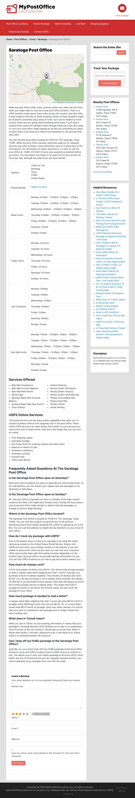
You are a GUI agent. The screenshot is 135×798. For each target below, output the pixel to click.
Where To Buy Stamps (107, 306)
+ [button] (12, 60)
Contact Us (68, 794)
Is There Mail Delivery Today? (110, 328)
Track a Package (41, 23)
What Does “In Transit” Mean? (110, 299)
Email (15, 728)
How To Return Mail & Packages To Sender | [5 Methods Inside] (108, 245)
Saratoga (42, 39)
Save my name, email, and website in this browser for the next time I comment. (45, 754)
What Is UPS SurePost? (107, 312)
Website (15, 739)
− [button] (12, 64)
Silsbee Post (102, 132)
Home (9, 39)
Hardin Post (102, 106)
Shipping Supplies (99, 23)
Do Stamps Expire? (105, 309)
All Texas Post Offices (102, 172)
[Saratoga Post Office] (46, 76)
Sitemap (121, 791)
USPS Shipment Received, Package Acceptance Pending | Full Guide (111, 236)
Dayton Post (102, 157)
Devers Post (102, 119)
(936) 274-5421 (39, 187)
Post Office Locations (17, 23)
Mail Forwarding (63, 23)
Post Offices (21, 39)
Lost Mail (80, 23)
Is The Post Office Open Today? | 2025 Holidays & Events (109, 201)
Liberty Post (102, 144)
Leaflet (54, 102)
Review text (17, 686)
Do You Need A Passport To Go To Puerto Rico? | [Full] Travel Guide (110, 286)
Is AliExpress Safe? (105, 302)
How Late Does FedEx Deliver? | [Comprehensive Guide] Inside (109, 334)
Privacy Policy (121, 788)
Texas (32, 39)
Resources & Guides (19, 31)
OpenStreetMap (70, 102)
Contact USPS (41, 31)
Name (15, 717)
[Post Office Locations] (30, 8)
